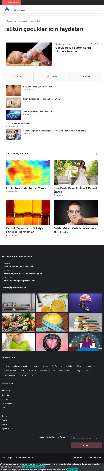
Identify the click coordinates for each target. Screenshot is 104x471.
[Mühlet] (15, 9)
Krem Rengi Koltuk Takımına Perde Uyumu (42, 99)
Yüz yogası (23, 375)
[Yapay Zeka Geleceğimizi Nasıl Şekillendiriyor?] (85, 302)
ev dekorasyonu (10, 371)
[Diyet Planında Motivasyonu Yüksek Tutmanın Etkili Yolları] (18, 322)
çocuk (33, 375)
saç (78, 371)
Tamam (24, 467)
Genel (4, 412)
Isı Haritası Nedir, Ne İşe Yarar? (26, 188)
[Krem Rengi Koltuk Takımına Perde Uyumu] (13, 103)
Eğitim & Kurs (8, 429)
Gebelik (5, 416)
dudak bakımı (90, 366)
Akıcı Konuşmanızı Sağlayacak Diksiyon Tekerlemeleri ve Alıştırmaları (55, 131)
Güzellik (5, 395)
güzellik (22, 371)
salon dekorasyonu (66, 371)
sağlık (86, 371)
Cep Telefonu (57, 366)
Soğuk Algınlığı (9, 375)
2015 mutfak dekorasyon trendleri (16, 366)
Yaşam (5, 399)
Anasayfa (12, 21)
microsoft (43, 371)
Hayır (29, 467)
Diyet (79, 366)
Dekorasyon (7, 403)
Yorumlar (85, 76)
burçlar (45, 366)
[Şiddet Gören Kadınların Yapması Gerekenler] (76, 212)
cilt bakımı (69, 366)
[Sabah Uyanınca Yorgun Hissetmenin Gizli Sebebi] (85, 342)
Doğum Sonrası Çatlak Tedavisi (37, 87)
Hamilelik (32, 371)
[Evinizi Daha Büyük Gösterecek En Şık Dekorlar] (18, 302)
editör (59, 44)
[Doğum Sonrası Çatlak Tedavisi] (13, 90)
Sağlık (4, 420)
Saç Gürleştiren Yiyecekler (18, 123)
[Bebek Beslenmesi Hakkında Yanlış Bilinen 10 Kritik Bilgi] (18, 342)
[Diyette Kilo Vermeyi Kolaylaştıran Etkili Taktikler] (52, 322)
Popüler (18, 76)
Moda (53, 371)
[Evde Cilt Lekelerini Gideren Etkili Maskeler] (52, 302)
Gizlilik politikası (94, 458)
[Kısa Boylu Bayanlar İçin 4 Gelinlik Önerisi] (76, 172)
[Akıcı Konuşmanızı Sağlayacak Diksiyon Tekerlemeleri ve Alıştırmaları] (13, 134)
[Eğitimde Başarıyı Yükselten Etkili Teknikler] (85, 322)
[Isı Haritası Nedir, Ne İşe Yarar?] (28, 172)
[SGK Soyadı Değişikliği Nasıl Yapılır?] (13, 115)
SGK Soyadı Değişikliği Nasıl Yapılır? (39, 111)
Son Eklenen (52, 76)
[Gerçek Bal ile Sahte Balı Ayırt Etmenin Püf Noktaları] (28, 212)
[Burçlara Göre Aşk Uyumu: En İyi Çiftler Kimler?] (52, 342)
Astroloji (36, 366)
